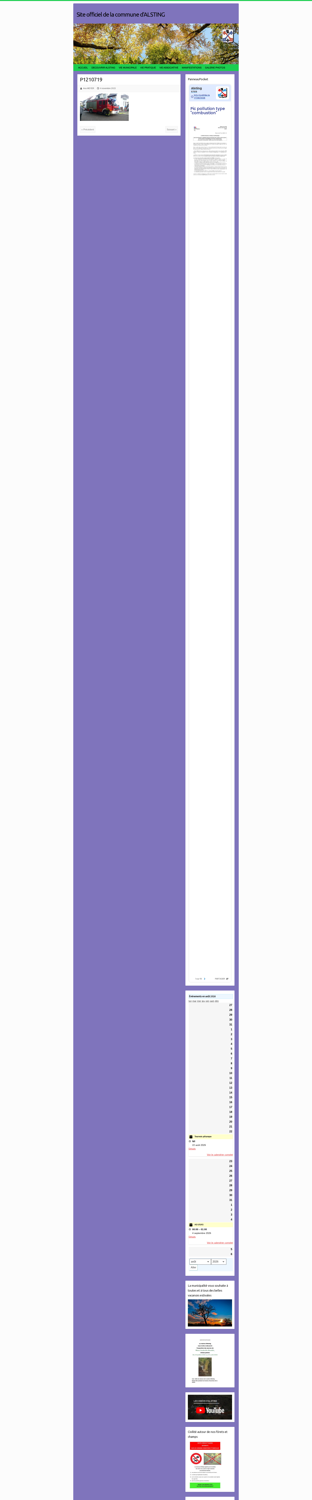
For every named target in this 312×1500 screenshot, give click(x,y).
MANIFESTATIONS (192, 67)
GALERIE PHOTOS (215, 67)
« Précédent (87, 129)
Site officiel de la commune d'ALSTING (121, 14)
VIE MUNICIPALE (128, 67)
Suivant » (171, 129)
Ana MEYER (88, 88)
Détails (192, 1148)
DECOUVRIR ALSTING (103, 67)
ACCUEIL (83, 67)
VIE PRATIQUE (148, 67)
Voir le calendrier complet (220, 1154)
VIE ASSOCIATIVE (168, 67)
